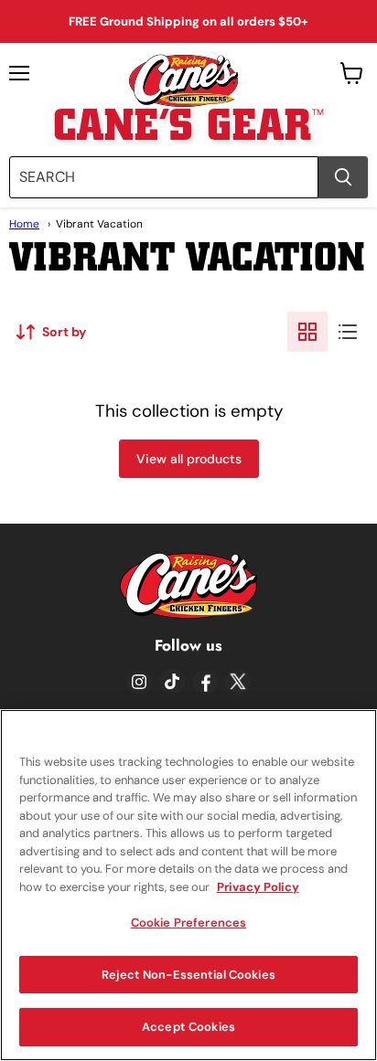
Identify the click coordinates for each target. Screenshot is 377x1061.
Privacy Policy (258, 887)
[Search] (343, 177)
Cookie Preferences (188, 922)
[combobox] (163, 177)
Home (24, 224)
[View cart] (351, 73)
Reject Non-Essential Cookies (188, 974)
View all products (189, 459)
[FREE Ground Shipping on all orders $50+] (188, 21)
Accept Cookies (188, 1026)
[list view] (348, 332)
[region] (188, 885)
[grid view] (307, 332)
